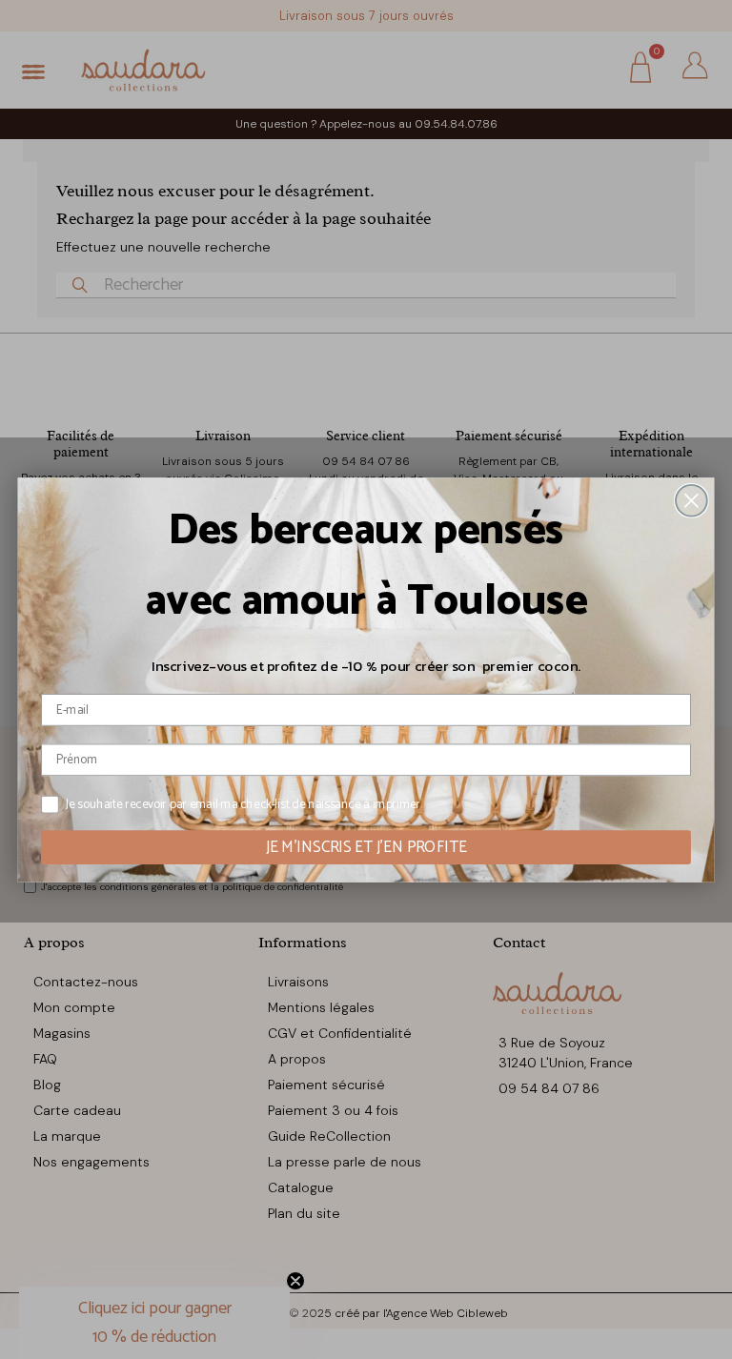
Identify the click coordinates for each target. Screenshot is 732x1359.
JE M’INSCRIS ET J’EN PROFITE (366, 847)
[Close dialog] (691, 500)
